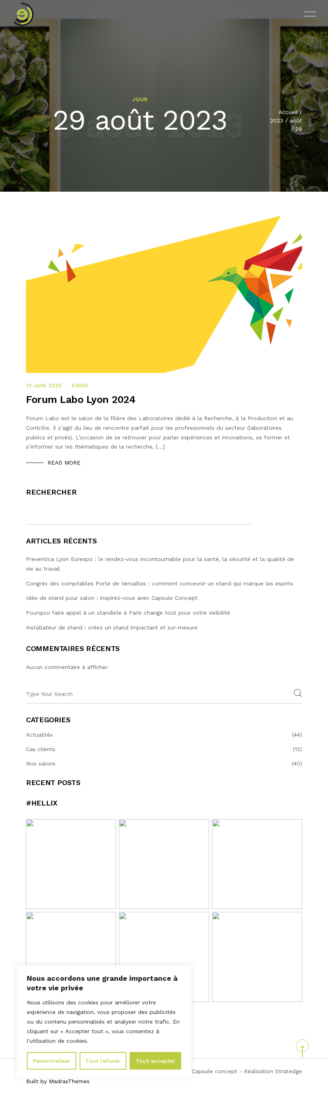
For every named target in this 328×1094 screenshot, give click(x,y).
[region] (104, 1021)
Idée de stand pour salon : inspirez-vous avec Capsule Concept (112, 598)
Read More (64, 462)
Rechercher (51, 492)
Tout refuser (102, 1061)
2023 (276, 120)
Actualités (39, 734)
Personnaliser (51, 1061)
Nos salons (41, 763)
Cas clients (40, 749)
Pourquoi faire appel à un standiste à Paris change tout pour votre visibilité (128, 612)
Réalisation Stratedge (273, 1071)
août (296, 120)
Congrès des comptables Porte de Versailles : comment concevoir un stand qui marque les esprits (160, 583)
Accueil (288, 112)
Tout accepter (155, 1061)
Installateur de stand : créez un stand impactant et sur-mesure (112, 627)
